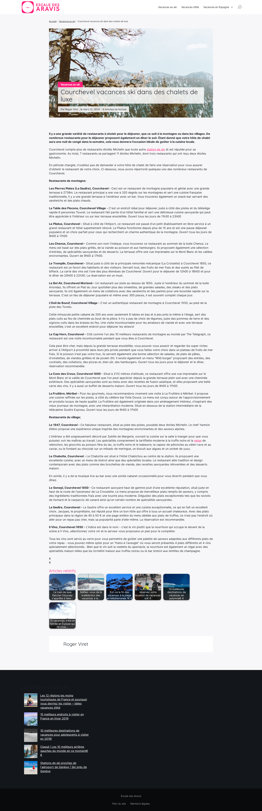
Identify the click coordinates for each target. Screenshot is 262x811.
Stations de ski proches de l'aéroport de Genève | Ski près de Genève (63, 767)
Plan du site (119, 803)
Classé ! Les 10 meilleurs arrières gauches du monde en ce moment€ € (64, 751)
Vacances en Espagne (216, 7)
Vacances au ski (167, 7)
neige (197, 440)
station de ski (156, 149)
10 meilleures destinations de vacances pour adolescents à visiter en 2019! (64, 734)
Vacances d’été (190, 7)
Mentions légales (140, 803)
